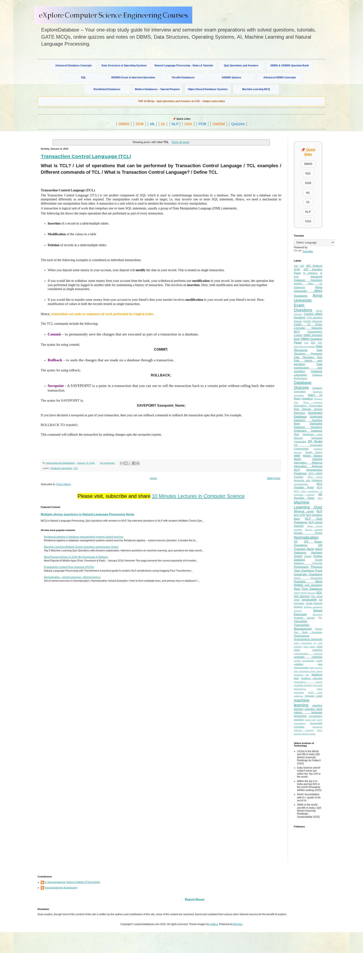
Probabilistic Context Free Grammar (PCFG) (69, 567)
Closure (298, 321)
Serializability (309, 599)
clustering (317, 650)
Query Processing (308, 578)
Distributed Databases (106, 89)
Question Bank (308, 581)
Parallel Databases (183, 77)
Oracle (307, 556)
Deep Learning (312, 402)
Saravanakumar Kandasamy (61, 887)
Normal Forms (308, 533)
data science (316, 667)
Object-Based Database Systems (208, 89)
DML (320, 343)
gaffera (214, 924)
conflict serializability (304, 661)
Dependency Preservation (308, 405)
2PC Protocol (314, 265)
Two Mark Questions (308, 632)
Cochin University (312, 321)
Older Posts (273, 478)
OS (295, 541)
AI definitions (310, 273)
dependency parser (308, 682)
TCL (76, 468)
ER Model (315, 441)
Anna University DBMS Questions (308, 291)
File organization (308, 445)
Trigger (318, 629)
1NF (296, 266)
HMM (297, 455)
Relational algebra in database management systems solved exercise (83, 536)
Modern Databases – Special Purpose (157, 89)
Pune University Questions (308, 572)
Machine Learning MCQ (256, 89)
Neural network (313, 529)
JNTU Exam (314, 477)
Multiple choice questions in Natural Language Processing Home (87, 514)
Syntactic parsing (304, 617)
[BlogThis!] (126, 463)
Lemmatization (301, 484)
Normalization (306, 537)
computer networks (308, 657)
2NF (302, 266)
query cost (310, 720)
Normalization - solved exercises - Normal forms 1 (72, 577)
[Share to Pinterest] (138, 463)
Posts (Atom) (63, 484)
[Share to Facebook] (134, 463)
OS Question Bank (308, 547)
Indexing (317, 459)
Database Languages (61, 468)
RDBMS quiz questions (308, 585)
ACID (297, 269)
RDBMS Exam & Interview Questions (133, 77)
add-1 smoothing (303, 643)
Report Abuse (194, 899)
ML (152, 124)
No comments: (108, 463)
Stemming (317, 614)
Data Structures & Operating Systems (124, 65)
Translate (307, 251)
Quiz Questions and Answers (241, 65)
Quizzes (238, 124)
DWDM (219, 124)
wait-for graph (308, 734)
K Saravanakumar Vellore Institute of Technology (72, 882)
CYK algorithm (314, 317)
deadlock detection (311, 678)
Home (153, 478)
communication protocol (308, 653)
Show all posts (180, 142)
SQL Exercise (302, 596)
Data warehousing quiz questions (308, 368)
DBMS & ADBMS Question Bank (289, 65)
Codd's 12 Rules (308, 324)
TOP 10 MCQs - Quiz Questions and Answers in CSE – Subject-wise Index (181, 101)
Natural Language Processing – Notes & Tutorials (183, 65)
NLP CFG (299, 515)
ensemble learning (303, 685)
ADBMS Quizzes (231, 77)
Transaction (300, 621)
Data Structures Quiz (308, 357)
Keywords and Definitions (308, 480)
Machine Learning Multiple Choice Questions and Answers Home (81, 547)
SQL (83, 77)
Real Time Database (308, 588)
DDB (140, 124)
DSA (188, 124)
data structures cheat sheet (308, 671)
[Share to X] (130, 463)
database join (301, 675)
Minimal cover (304, 511)
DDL (313, 342)
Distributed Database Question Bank (308, 420)
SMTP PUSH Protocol (305, 593)
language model (313, 696)
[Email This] (122, 463)
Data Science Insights (304, 346)
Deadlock (307, 398)
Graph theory (313, 452)
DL (163, 124)
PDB (202, 124)
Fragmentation (301, 448)
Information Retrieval (308, 462)
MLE (320, 498)
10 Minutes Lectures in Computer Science (198, 496)
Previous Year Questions (308, 568)
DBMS (123, 124)
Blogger (237, 924)
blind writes (309, 646)
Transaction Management (303, 626)
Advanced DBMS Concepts (279, 77)
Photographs (301, 566)
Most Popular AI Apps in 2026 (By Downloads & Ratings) (76, 557)
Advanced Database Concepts (73, 65)
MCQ (319, 487)
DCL (306, 343)
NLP (175, 124)
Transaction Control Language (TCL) (86, 156)
